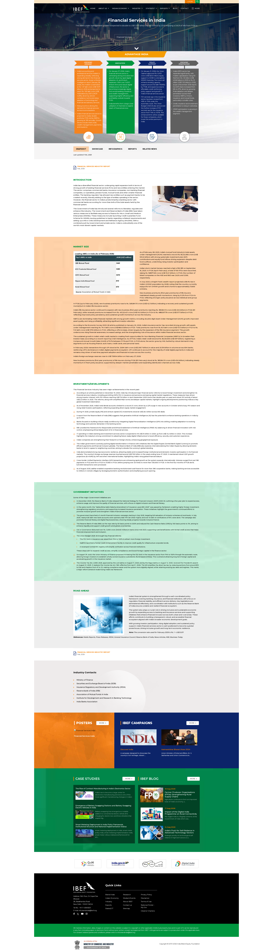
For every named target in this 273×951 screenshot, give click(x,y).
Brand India (110, 895)
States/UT (150, 8)
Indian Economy (119, 8)
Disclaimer (145, 898)
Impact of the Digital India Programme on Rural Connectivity (181, 813)
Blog (175, 8)
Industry (136, 8)
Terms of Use (146, 902)
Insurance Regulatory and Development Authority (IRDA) (101, 687)
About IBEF (128, 902)
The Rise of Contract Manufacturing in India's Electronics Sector (103, 789)
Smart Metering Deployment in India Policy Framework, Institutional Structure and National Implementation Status (101, 826)
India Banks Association (87, 702)
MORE (101, 723)
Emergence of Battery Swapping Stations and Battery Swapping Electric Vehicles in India (103, 807)
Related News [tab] (150, 149)
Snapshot (81, 149)
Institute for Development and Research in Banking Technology (104, 698)
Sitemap (126, 908)
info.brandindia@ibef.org (88, 910)
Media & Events (129, 898)
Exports (164, 8)
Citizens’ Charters (148, 911)
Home (92, 8)
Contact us (127, 905)
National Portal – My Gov (147, 906)
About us (103, 8)
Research (127, 895)
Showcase (97, 149)
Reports (132, 149)
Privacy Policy (146, 895)
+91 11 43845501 (85, 908)
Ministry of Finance (85, 680)
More (197, 8)
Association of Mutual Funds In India (92, 694)
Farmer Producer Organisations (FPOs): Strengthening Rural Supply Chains (180, 794)
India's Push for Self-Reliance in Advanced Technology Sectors (179, 831)
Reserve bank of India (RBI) (88, 691)
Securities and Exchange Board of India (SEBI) (96, 684)
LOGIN (190, 2)
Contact (185, 8)
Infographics (115, 149)
